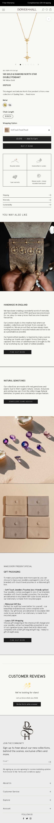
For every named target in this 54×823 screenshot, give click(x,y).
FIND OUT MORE (17, 352)
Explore (6, 800)
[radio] (5, 105)
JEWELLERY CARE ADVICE (21, 401)
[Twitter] (27, 818)
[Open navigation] (3, 9)
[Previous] (15, 64)
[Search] (43, 9)
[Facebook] (23, 818)
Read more (30, 94)
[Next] (38, 64)
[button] (27, 195)
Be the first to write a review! (27, 704)
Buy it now (27, 146)
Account (6, 808)
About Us (7, 783)
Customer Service (11, 791)
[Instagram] (30, 818)
